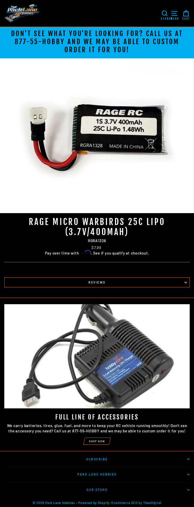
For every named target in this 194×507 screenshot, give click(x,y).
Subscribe (97, 459)
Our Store (97, 489)
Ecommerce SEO (124, 503)
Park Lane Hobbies (97, 474)
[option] (97, 43)
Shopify (103, 503)
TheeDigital (152, 503)
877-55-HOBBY (40, 41)
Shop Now (97, 441)
